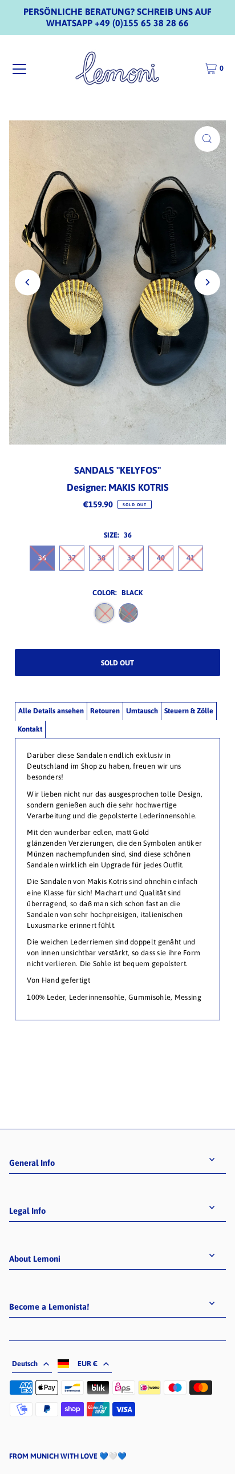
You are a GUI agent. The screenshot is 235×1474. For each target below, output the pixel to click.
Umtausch (142, 710)
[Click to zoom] (207, 139)
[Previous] (27, 282)
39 (131, 558)
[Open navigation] (19, 69)
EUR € (88, 1363)
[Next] (207, 282)
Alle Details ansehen (51, 710)
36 (42, 558)
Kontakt (30, 729)
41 (191, 558)
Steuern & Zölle (188, 710)
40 (161, 558)
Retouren (105, 710)
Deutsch (25, 1363)
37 (72, 558)
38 (102, 558)
